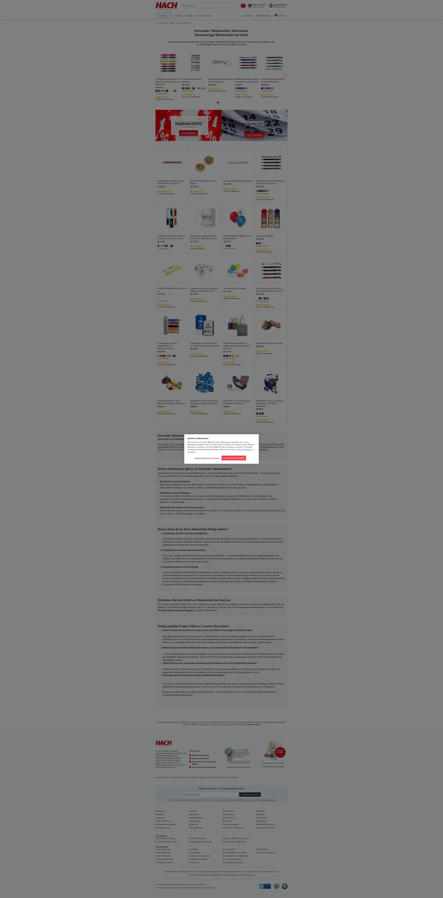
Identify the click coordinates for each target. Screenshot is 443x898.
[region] (221, 449)
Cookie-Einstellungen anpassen (207, 458)
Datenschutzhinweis (244, 449)
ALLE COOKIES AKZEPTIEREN (234, 458)
